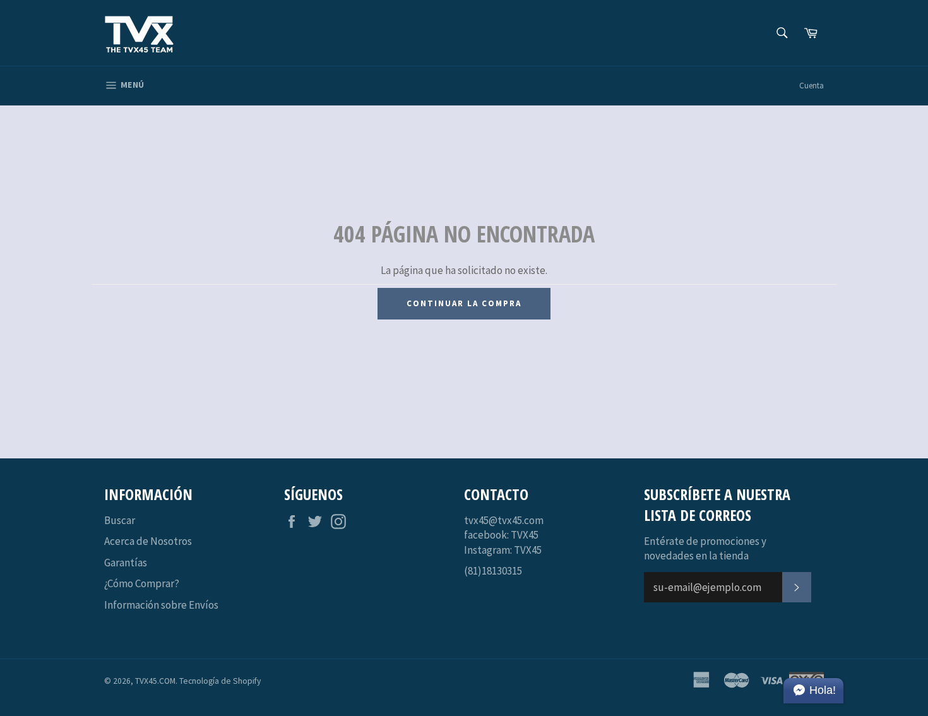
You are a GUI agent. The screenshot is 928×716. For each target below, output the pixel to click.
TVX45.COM (155, 681)
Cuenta (811, 85)
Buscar (119, 520)
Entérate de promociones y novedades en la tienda (705, 548)
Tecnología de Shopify (220, 681)
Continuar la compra (464, 303)
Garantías (125, 563)
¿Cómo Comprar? (141, 583)
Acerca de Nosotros (148, 541)
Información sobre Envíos (161, 605)
